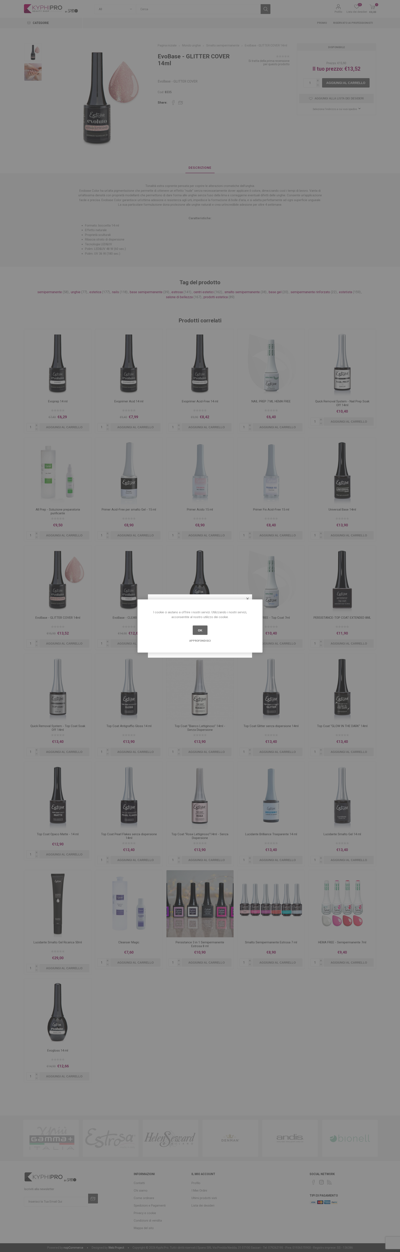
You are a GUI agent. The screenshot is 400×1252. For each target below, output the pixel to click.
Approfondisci (200, 640)
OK (200, 630)
